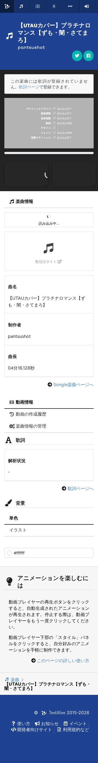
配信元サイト (46, 262)
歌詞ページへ (81, 488)
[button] (88, 55)
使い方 (23, 723)
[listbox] (71, 6)
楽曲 (15, 679)
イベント (78, 723)
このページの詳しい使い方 (63, 660)
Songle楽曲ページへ (73, 384)
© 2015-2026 (61, 712)
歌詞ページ (29, 86)
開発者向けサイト (34, 729)
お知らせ (50, 723)
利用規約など (76, 729)
